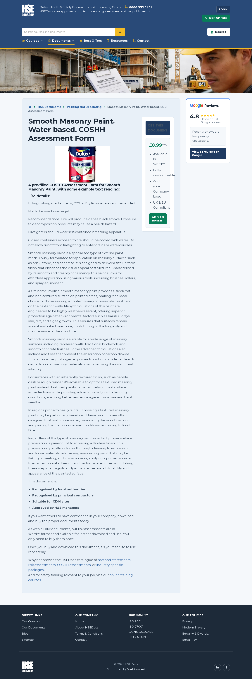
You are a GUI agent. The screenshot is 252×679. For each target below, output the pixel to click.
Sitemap (28, 639)
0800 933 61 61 (140, 7)
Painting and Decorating (84, 106)
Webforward (136, 669)
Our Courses (31, 621)
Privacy (187, 621)
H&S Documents (49, 106)
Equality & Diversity (195, 633)
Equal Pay (189, 639)
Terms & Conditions (89, 633)
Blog (25, 633)
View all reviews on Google (208, 153)
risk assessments (42, 565)
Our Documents (33, 627)
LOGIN (223, 9)
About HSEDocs (86, 627)
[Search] (120, 32)
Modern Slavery (193, 627)
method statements (114, 560)
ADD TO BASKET (158, 218)
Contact (81, 639)
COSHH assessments (74, 565)
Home (79, 621)
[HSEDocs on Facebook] (226, 667)
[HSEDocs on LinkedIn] (217, 667)
